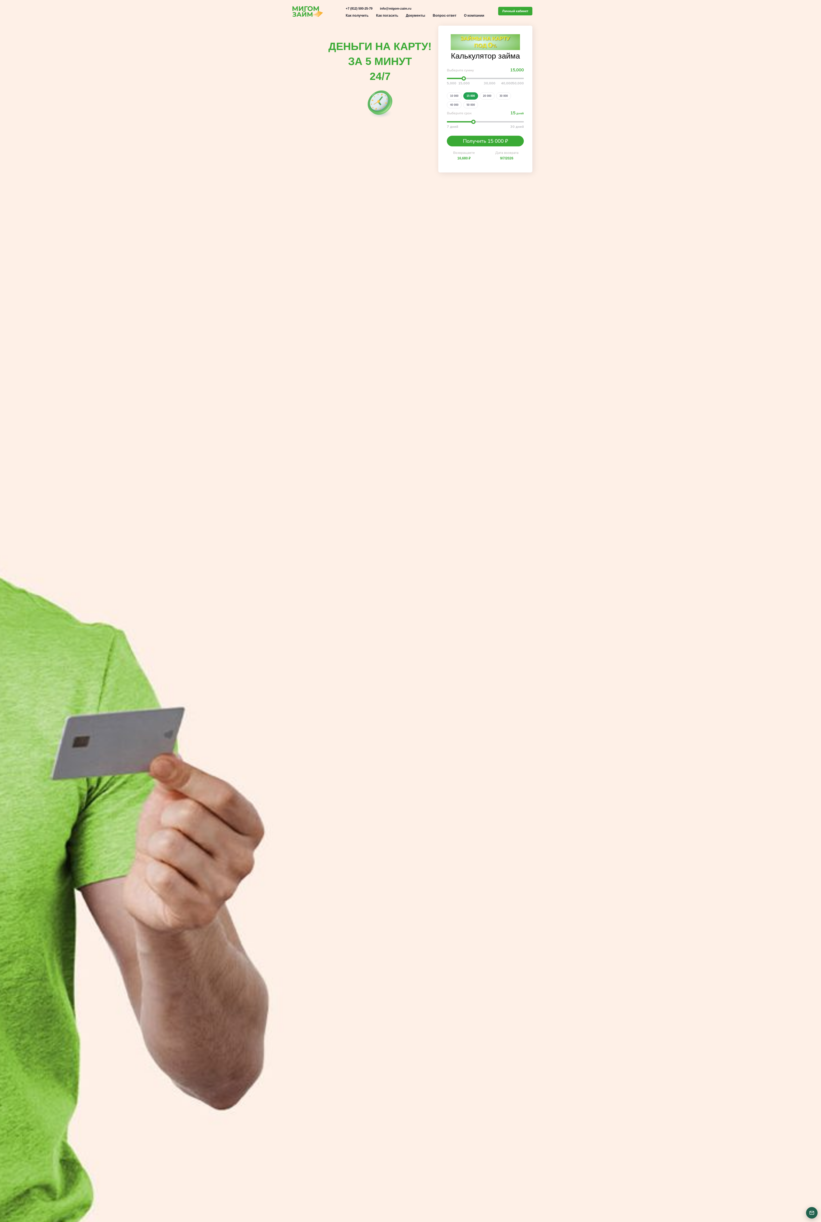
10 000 (454, 95)
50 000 (471, 104)
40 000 (454, 104)
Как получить (357, 15)
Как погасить (387, 15)
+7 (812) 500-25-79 (359, 8)
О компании (474, 15)
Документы (415, 15)
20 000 (487, 95)
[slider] (464, 78)
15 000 (471, 95)
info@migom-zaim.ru (395, 8)
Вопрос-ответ (444, 15)
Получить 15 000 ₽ (485, 141)
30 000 (503, 95)
